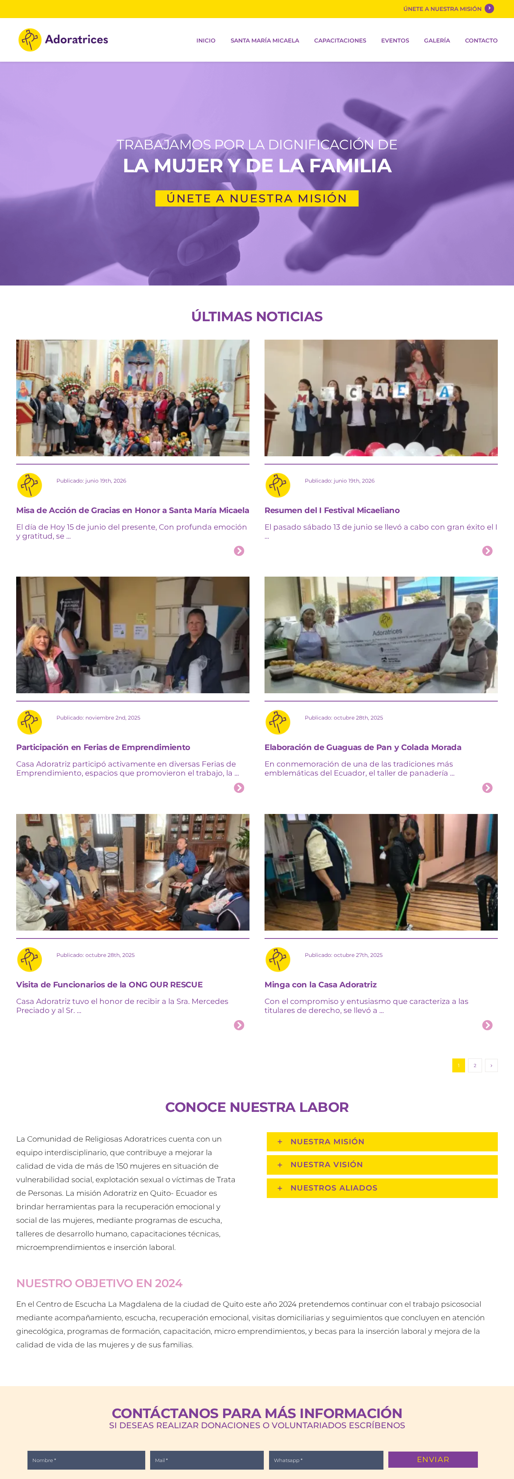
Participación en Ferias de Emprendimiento (103, 747)
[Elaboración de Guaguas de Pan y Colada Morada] (381, 582)
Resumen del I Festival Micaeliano (332, 510)
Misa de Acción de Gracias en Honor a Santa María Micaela (132, 510)
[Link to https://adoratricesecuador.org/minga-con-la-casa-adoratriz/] (487, 1025)
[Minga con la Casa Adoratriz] (381, 820)
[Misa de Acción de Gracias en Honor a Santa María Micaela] (132, 345)
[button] (382, 1142)
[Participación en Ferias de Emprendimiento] (132, 582)
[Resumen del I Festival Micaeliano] (381, 345)
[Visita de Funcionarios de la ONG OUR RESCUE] (132, 820)
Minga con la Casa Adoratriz (321, 984)
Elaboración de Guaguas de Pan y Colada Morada (363, 747)
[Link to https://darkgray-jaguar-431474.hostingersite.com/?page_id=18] (489, 8)
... (67, 536)
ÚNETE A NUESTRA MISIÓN (444, 8)
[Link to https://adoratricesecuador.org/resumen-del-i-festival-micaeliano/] (487, 551)
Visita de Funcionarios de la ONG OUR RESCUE (109, 984)
